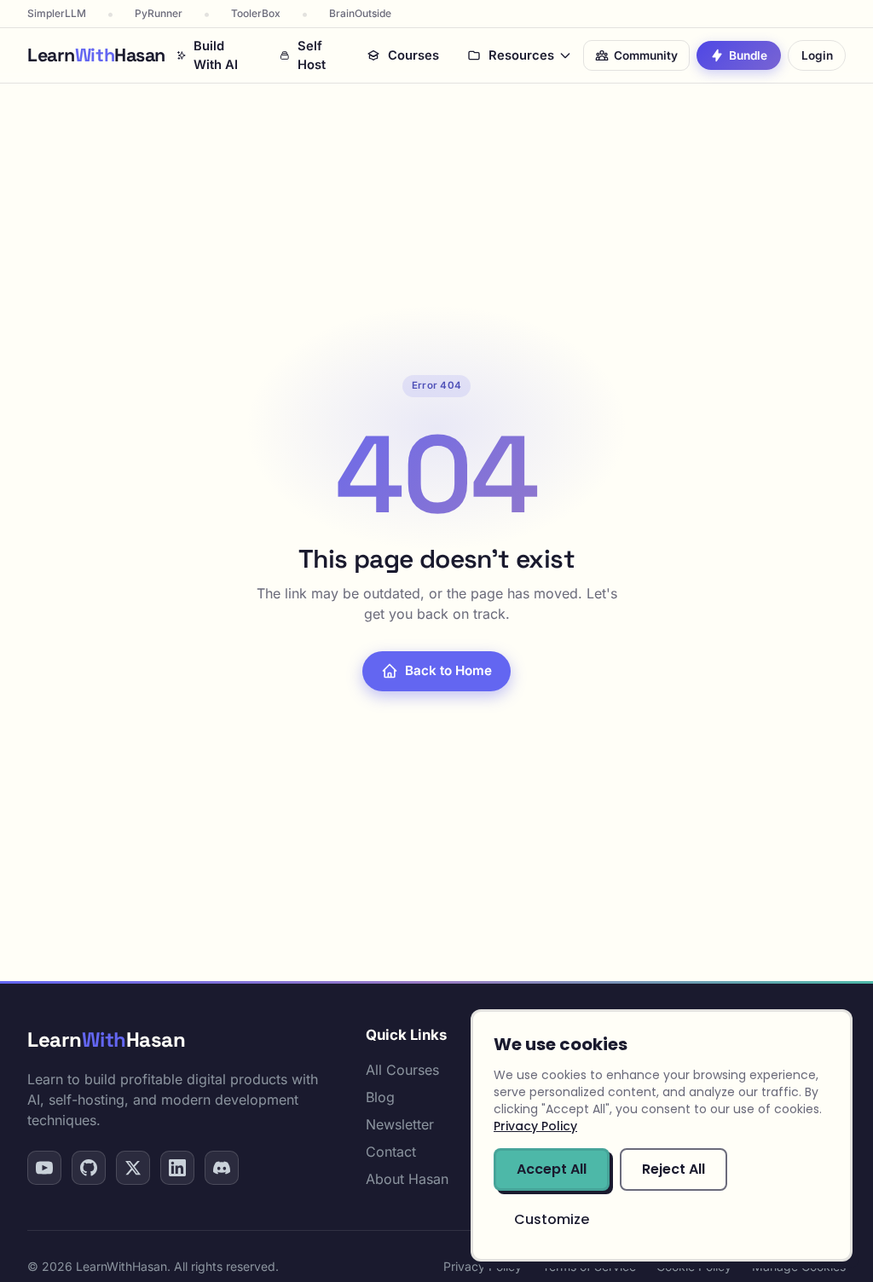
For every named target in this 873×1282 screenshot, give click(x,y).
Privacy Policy (482, 1266)
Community (646, 55)
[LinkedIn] (177, 1168)
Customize (551, 1219)
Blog (380, 1097)
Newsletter (400, 1124)
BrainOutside (360, 13)
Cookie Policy (693, 1266)
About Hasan (407, 1178)
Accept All (552, 1169)
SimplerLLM (56, 13)
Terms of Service (589, 1266)
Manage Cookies (799, 1266)
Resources (521, 55)
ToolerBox (255, 13)
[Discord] (222, 1168)
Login (817, 55)
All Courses (402, 1069)
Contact (391, 1151)
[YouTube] (44, 1168)
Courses (413, 55)
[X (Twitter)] (133, 1168)
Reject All (673, 1169)
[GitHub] (89, 1168)
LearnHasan (106, 1039)
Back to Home (448, 670)
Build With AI (216, 55)
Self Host (312, 55)
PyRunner (158, 13)
